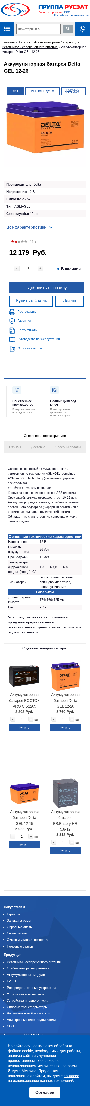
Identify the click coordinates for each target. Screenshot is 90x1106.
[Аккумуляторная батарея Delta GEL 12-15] (24, 791)
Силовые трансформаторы (27, 1007)
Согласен (45, 1092)
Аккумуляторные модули (26, 975)
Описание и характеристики (45, 436)
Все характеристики (27, 227)
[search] (68, 29)
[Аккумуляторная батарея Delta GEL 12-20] (65, 673)
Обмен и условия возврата (27, 940)
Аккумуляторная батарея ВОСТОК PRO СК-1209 (24, 700)
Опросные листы (30, 348)
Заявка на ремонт (20, 920)
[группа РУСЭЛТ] (45, 11)
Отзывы (15, 447)
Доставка (38, 447)
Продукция (13, 955)
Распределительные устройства (31, 988)
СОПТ (11, 1026)
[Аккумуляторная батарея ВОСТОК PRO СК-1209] (24, 673)
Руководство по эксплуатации (39, 339)
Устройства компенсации (25, 994)
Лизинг (70, 300)
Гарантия (24, 320)
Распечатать (27, 311)
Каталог (25, 42)
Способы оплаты (68, 447)
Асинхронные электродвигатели (31, 1020)
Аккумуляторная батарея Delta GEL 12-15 (24, 818)
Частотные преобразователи (28, 1013)
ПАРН (11, 981)
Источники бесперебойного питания (34, 962)
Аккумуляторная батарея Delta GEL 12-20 (65, 700)
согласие (71, 1076)
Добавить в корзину (47, 287)
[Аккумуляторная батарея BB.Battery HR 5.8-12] (65, 791)
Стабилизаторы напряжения (28, 968)
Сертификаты (28, 330)
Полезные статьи (20, 946)
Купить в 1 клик (31, 300)
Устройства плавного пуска (27, 1000)
